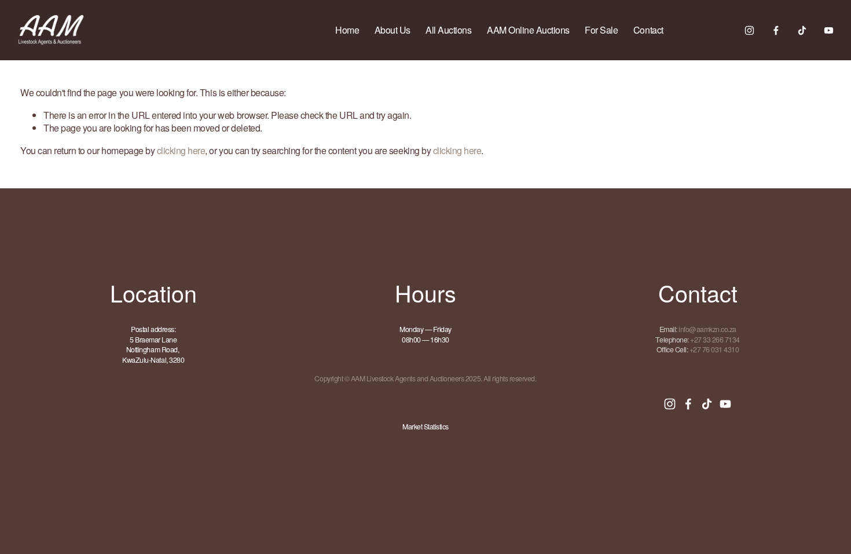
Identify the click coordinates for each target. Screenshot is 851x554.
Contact (648, 30)
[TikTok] (802, 30)
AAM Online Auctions (528, 30)
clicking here (181, 150)
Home (347, 30)
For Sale (601, 30)
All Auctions (448, 30)
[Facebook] (776, 30)
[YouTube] (828, 30)
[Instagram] (749, 30)
